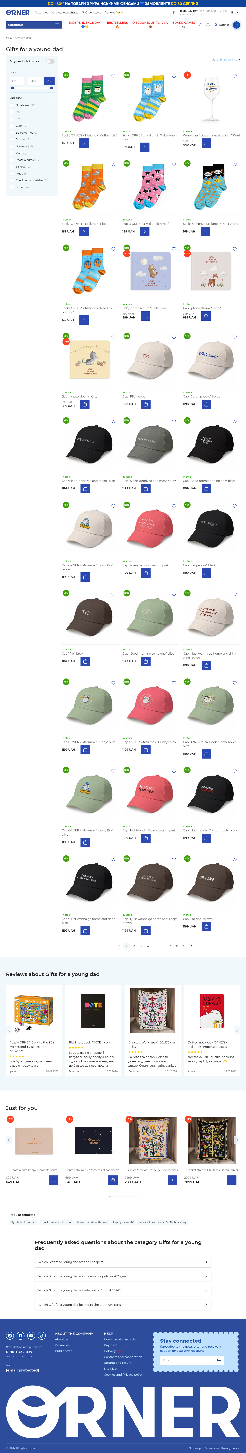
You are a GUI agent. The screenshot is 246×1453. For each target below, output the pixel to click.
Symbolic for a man (23, 1222)
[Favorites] (208, 25)
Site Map (110, 1368)
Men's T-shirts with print (92, 1222)
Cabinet (224, 24)
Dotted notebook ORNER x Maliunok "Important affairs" (208, 1045)
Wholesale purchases (65, 12)
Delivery (110, 1351)
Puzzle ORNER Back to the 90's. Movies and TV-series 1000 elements (32, 1047)
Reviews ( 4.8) (114, 12)
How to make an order (120, 1339)
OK (49, 81)
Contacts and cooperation (123, 1357)
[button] (9, 1030)
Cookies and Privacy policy (123, 1374)
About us (61, 1339)
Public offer (63, 1351)
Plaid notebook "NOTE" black (90, 1042)
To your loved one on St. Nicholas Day (163, 1222)
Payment (111, 1345)
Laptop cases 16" (123, 1222)
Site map (195, 1448)
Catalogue (16, 25)
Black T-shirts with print (57, 1222)
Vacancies (41, 12)
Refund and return (118, 1362)
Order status (93, 12)
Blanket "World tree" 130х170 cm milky (151, 1045)
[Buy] (206, 143)
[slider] (12, 88)
